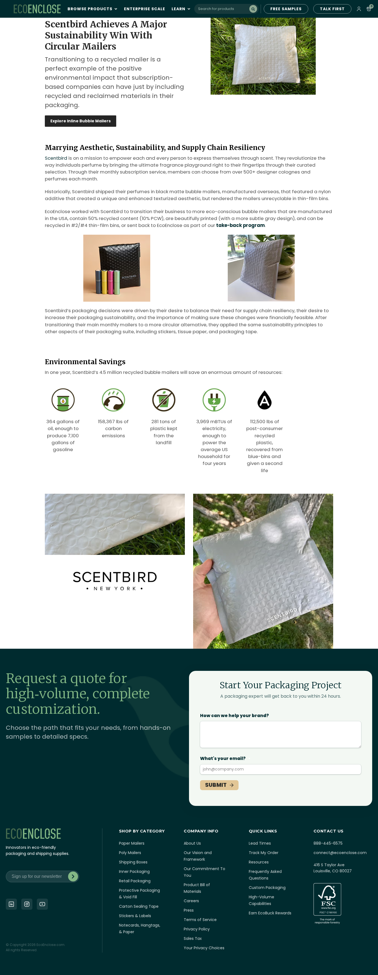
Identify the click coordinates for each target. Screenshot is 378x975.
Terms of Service (200, 919)
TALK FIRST (332, 9)
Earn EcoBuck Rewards (270, 913)
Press (189, 910)
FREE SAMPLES (286, 9)
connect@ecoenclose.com (340, 852)
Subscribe (73, 876)
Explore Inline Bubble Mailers (80, 121)
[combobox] (226, 9)
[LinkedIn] (11, 904)
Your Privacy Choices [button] (204, 948)
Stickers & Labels (135, 916)
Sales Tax (193, 938)
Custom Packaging (267, 887)
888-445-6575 (328, 843)
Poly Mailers (130, 852)
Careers (191, 901)
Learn (179, 9)
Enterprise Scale (144, 9)
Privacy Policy (197, 929)
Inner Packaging (134, 871)
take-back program (240, 225)
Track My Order (263, 852)
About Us (192, 843)
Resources (259, 862)
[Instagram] (26, 904)
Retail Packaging (135, 881)
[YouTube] (42, 904)
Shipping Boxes (133, 862)
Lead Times (260, 843)
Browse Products (90, 9)
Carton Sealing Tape (139, 906)
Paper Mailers (131, 843)
